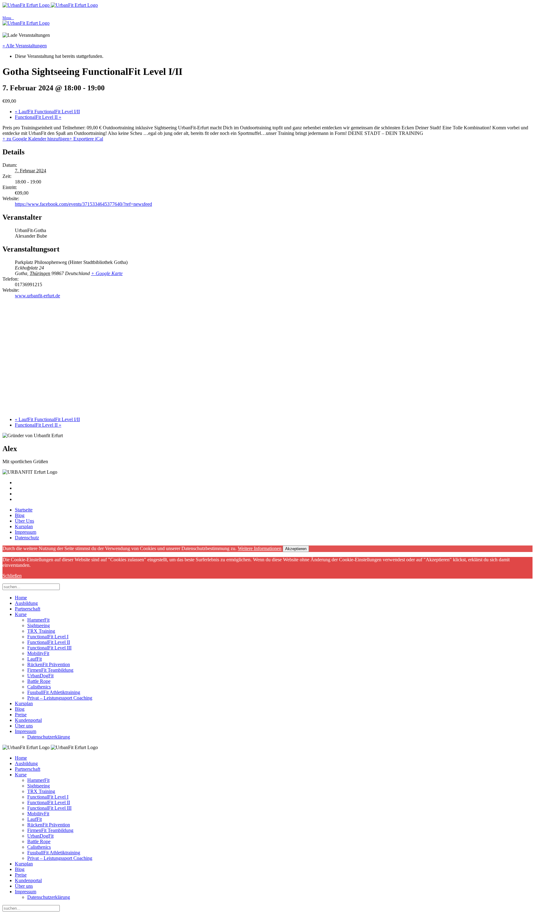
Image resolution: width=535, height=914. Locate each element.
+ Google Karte (107, 273)
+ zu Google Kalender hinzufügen (35, 138)
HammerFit (38, 620)
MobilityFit (38, 653)
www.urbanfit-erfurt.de (37, 295)
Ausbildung (26, 603)
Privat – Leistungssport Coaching (59, 698)
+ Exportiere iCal (86, 138)
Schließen (12, 575)
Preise (21, 714)
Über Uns (24, 521)
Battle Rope (38, 681)
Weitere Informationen (259, 548)
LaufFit (34, 659)
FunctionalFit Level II (38, 117)
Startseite (24, 509)
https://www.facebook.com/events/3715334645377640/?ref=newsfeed (83, 204)
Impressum (25, 532)
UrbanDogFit (40, 675)
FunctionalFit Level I (47, 636)
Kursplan (24, 526)
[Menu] (267, 11)
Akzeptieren (296, 548)
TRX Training (41, 631)
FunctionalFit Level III (49, 647)
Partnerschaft (27, 608)
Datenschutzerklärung (48, 736)
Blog (19, 515)
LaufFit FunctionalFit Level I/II (47, 111)
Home (21, 597)
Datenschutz (27, 537)
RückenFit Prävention (48, 664)
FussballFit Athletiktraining (53, 692)
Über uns (24, 725)
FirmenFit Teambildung (50, 670)
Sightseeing (38, 625)
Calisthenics (39, 686)
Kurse (21, 614)
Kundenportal (28, 720)
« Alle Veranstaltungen (24, 45)
